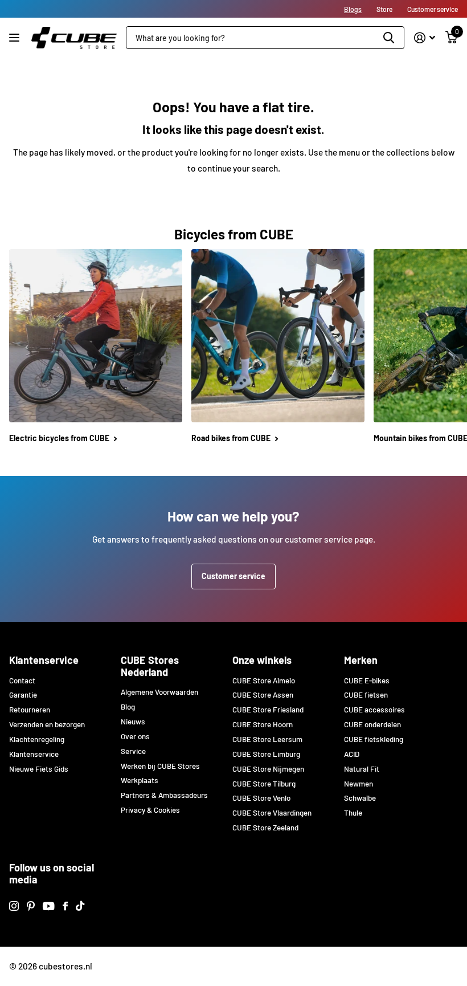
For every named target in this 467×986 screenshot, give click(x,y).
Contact (22, 680)
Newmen (358, 783)
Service (133, 751)
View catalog (15, 38)
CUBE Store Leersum (267, 739)
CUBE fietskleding (373, 739)
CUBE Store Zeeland (265, 827)
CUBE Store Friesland (268, 709)
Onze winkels (262, 660)
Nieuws (133, 721)
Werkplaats (139, 780)
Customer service (233, 576)
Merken (361, 660)
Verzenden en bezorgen (47, 724)
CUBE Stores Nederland (150, 666)
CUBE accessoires (374, 709)
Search (388, 37)
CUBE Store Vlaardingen (272, 812)
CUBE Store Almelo (263, 680)
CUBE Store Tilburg (264, 783)
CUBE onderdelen (372, 724)
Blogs (353, 9)
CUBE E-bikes (367, 680)
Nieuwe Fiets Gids (38, 768)
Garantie (23, 694)
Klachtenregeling (36, 739)
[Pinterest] (31, 906)
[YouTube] (49, 906)
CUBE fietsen (366, 694)
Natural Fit (361, 768)
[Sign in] (424, 38)
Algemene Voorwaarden (159, 691)
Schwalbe (360, 797)
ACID (351, 754)
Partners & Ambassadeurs (164, 795)
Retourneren (29, 709)
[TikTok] (80, 906)
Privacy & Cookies (150, 809)
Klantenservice (44, 660)
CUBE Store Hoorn (262, 724)
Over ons (135, 736)
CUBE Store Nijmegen (268, 768)
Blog (128, 706)
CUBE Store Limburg (266, 754)
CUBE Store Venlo (261, 797)
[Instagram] (14, 906)
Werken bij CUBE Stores (160, 766)
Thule (353, 812)
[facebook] (65, 906)
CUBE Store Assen (262, 694)
